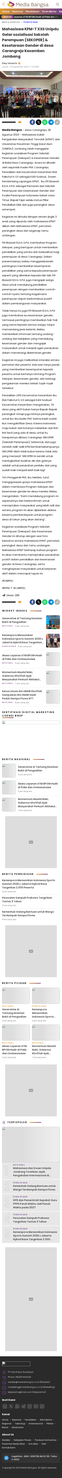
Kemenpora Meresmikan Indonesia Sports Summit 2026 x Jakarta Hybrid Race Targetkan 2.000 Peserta (22, 640)
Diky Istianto (9, 63)
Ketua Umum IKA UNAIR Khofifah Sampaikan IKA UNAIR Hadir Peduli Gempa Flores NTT (22, 694)
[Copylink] (57, 122)
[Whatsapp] (17, 1406)
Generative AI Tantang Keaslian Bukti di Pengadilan (22, 620)
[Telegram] (51, 122)
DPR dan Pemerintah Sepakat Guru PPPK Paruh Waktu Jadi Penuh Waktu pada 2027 (35, 1203)
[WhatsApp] (45, 122)
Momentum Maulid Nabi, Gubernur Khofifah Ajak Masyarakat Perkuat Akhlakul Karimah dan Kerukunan (20, 677)
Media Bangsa (11, 22)
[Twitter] (38, 122)
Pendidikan (31, 22)
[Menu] (3, 4)
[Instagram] (29, 1406)
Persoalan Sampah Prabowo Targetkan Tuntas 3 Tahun (27, 899)
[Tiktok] (42, 1406)
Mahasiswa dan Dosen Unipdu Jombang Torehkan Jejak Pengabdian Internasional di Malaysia (32, 1173)
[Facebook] (32, 122)
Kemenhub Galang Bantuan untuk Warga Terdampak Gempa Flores (28, 913)
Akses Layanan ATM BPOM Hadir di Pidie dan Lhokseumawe (22, 657)
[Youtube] (36, 1406)
